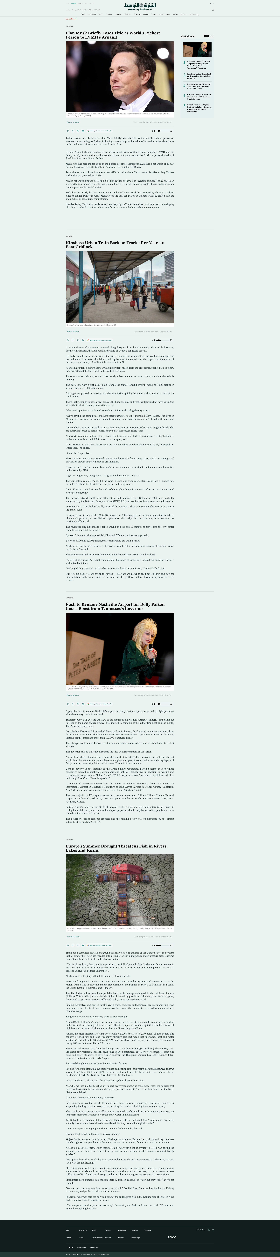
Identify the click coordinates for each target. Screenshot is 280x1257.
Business (137, 14)
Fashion (175, 14)
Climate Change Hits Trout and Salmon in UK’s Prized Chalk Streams (199, 97)
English (73, 3)
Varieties (128, 14)
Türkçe (80, 3)
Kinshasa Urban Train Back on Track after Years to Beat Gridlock (199, 76)
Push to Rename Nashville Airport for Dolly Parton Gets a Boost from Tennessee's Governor (115, 607)
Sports (154, 14)
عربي (67, 3)
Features (184, 14)
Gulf (83, 14)
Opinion (109, 14)
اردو (86, 3)
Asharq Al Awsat (73, 122)
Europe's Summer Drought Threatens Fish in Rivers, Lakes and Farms (199, 86)
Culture (146, 14)
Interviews (118, 14)
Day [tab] (206, 36)
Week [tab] (211, 36)
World (101, 14)
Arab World (92, 14)
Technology (194, 14)
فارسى (91, 3)
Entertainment (164, 14)
